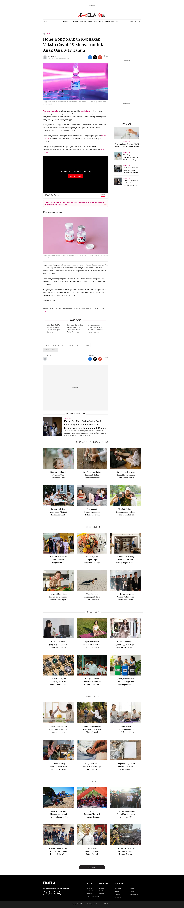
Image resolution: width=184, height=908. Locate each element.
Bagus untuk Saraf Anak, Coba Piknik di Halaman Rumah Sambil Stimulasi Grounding (58, 512)
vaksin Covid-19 (86, 111)
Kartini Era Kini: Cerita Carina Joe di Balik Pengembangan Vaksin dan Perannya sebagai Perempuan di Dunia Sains (84, 424)
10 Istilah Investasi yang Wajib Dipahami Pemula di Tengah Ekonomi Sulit (58, 644)
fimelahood (109, 21)
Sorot (92, 781)
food (90, 21)
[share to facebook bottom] (90, 359)
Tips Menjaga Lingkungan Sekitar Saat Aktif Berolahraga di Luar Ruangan (92, 597)
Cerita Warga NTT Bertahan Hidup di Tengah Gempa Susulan (92, 814)
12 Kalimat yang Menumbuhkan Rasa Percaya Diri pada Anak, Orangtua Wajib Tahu (58, 766)
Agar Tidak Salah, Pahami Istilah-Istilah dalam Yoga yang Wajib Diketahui (92, 644)
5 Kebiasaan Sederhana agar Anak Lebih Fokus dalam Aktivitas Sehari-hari (126, 729)
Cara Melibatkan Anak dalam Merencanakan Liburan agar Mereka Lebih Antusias (126, 475)
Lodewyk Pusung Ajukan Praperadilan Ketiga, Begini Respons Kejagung (92, 851)
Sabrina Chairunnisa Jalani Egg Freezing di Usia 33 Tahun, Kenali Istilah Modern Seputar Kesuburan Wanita (125, 644)
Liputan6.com (118, 888)
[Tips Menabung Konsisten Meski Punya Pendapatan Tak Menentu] (126, 132)
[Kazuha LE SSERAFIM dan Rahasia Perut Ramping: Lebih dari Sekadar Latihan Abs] (118, 182)
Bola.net (117, 891)
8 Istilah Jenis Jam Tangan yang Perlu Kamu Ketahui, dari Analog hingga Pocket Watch (58, 682)
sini (46, 311)
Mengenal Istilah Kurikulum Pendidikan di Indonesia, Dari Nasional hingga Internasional (91, 682)
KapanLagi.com (134, 894)
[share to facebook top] (90, 57)
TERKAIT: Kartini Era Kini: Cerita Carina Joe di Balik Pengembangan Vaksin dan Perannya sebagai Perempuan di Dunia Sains (74, 203)
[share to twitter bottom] (95, 359)
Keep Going (92, 867)
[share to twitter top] (95, 57)
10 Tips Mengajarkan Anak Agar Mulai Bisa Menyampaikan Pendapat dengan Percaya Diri (58, 729)
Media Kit (101, 888)
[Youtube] (59, 893)
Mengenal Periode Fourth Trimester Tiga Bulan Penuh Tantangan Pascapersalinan (92, 766)
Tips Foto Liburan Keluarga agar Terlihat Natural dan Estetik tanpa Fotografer (125, 512)
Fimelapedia (93, 612)
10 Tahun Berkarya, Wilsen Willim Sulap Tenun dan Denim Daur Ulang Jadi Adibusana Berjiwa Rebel (125, 597)
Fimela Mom (92, 697)
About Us (89, 888)
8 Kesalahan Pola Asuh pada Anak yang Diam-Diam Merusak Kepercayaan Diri (91, 729)
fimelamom (98, 21)
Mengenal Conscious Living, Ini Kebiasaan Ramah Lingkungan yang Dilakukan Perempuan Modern (58, 597)
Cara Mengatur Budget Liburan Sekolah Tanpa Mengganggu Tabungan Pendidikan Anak (92, 475)
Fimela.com (117, 894)
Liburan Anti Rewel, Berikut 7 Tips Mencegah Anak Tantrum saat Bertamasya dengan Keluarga (58, 475)
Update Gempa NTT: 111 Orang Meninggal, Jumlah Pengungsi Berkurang (58, 814)
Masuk (133, 22)
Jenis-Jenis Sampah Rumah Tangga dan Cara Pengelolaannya (126, 682)
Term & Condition (103, 891)
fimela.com (84, 904)
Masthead (89, 891)
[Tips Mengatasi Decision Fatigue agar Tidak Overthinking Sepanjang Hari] (118, 156)
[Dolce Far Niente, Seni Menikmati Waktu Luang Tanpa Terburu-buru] (118, 169)
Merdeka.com (118, 897)
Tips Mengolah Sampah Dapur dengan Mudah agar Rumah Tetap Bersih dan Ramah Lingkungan (92, 560)
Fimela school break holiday (92, 442)
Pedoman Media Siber (93, 896)
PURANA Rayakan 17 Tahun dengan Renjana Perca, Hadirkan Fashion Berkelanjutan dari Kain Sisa (58, 560)
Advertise (89, 893)
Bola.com (132, 888)
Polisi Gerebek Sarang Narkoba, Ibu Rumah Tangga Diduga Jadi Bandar (58, 851)
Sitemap (101, 893)
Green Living (93, 527)
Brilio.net (132, 891)
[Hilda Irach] (45, 57)
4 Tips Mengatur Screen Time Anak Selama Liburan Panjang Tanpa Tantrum (91, 512)
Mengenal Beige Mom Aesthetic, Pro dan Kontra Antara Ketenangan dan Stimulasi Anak (126, 766)
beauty (83, 21)
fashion (75, 21)
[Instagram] (50, 893)
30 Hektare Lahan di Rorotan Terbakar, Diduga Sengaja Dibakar (125, 851)
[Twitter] (54, 893)
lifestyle (65, 21)
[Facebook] (45, 893)
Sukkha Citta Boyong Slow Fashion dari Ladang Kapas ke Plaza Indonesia (125, 560)
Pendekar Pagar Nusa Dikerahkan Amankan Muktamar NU (126, 814)
